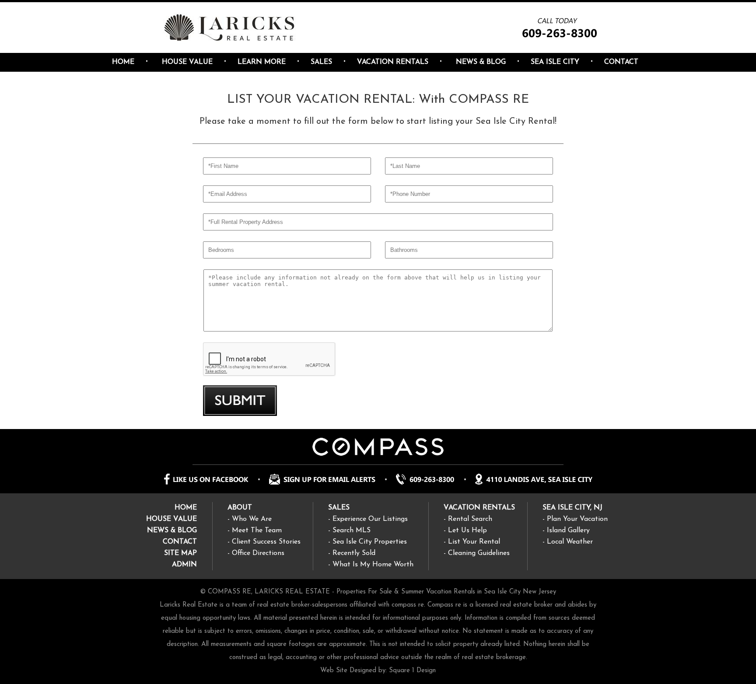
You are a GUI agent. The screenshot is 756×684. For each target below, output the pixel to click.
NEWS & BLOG (172, 530)
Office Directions (258, 553)
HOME (186, 507)
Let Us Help (467, 530)
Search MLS (351, 530)
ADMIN (184, 564)
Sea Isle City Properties (369, 541)
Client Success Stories (266, 541)
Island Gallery (568, 530)
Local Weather (570, 541)
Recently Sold (353, 553)
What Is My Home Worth (372, 564)
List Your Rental (474, 541)
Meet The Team (257, 530)
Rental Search (470, 519)
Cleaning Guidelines (479, 553)
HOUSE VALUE (171, 519)
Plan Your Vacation (577, 519)
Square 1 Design (412, 670)
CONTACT (180, 541)
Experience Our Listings (370, 519)
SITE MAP (180, 553)
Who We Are (252, 519)
